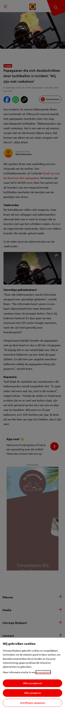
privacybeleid (43, 672)
